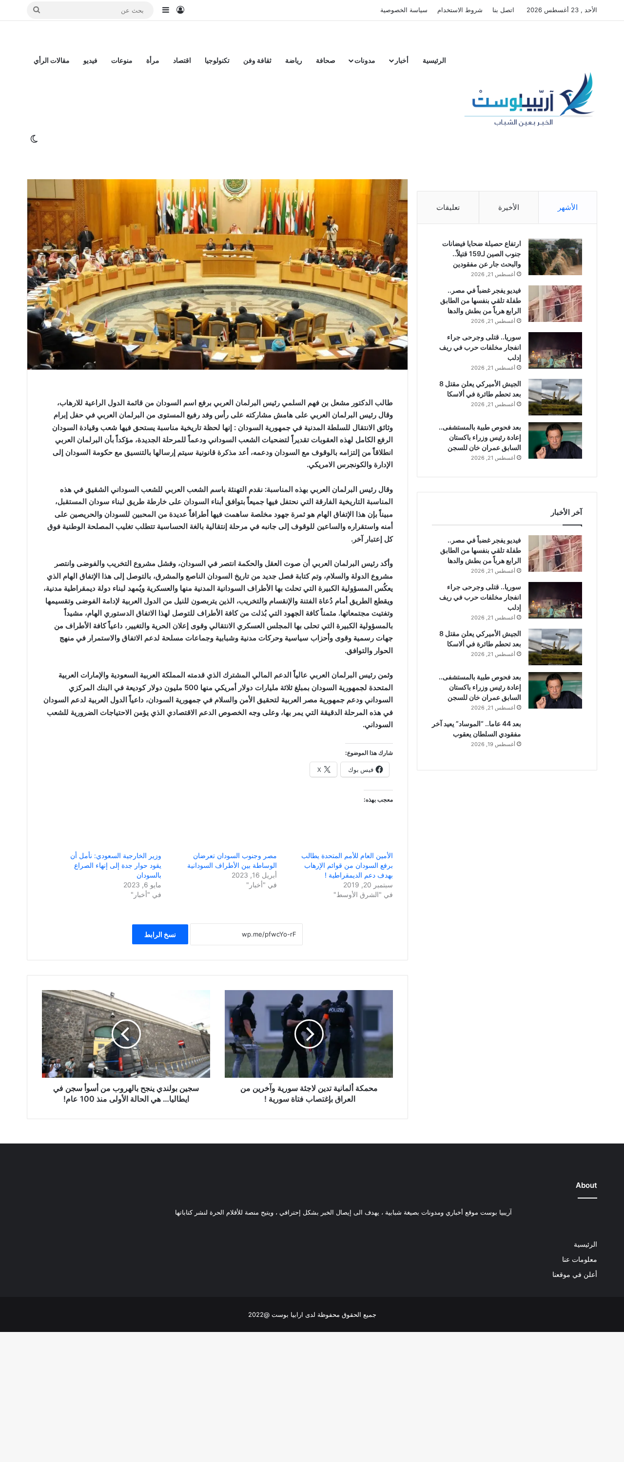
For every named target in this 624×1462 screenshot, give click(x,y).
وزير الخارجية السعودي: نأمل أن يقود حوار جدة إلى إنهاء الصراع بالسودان (115, 865)
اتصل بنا (503, 10)
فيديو (90, 60)
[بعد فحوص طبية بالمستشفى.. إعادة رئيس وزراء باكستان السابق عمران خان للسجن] (555, 440)
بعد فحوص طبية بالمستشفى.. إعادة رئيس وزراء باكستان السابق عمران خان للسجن (480, 437)
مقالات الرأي (52, 60)
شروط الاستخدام (460, 10)
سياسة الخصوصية (404, 10)
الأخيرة (508, 207)
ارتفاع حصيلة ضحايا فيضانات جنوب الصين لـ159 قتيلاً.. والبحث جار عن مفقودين (481, 253)
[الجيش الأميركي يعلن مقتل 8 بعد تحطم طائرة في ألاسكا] (555, 397)
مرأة (152, 60)
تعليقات (448, 207)
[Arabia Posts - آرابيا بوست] (530, 100)
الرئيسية (434, 60)
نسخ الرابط (160, 934)
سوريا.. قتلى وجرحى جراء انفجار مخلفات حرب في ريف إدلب (480, 347)
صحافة (325, 60)
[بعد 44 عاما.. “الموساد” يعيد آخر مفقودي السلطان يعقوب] (555, 737)
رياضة (293, 60)
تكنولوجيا (217, 60)
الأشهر (568, 207)
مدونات (364, 60)
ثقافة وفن (257, 60)
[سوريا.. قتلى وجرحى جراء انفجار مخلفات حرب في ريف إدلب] (555, 350)
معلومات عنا (579, 1259)
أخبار (402, 60)
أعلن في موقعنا (574, 1274)
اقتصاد (182, 60)
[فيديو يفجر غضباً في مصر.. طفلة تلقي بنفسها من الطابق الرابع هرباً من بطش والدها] (555, 303)
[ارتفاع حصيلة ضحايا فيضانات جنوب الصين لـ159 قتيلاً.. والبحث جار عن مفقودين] (555, 257)
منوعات (122, 60)
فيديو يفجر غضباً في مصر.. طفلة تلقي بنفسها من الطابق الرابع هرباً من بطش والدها (480, 300)
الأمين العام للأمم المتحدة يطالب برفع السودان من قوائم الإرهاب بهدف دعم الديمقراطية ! (347, 865)
